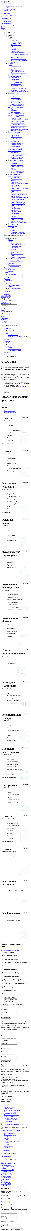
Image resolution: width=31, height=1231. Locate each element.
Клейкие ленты (7, 521)
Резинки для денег (12, 698)
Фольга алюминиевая (13, 737)
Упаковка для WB (12, 766)
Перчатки (9, 725)
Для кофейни (10, 771)
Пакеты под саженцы (13, 730)
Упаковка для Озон (12, 764)
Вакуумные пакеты (12, 823)
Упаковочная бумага (10, 619)
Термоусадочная (11, 463)
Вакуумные (10, 425)
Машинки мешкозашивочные (15, 599)
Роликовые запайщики (13, 604)
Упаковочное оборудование (10, 586)
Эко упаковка (10, 759)
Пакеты (7, 418)
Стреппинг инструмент (13, 666)
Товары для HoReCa (12, 740)
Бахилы (9, 732)
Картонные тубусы (12, 504)
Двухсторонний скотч (13, 537)
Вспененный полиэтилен (14, 430)
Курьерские (10, 838)
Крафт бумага (11, 628)
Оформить (17, 1229)
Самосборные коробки (13, 496)
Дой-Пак (9, 435)
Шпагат (9, 735)
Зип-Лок (9, 438)
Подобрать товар (5, 1017)
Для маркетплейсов (12, 761)
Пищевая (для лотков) (13, 471)
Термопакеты (11, 562)
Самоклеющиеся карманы (14, 509)
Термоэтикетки (11, 693)
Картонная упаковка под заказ (15, 890)
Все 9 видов (5, 512)
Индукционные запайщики (14, 609)
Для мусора (10, 830)
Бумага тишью (11, 633)
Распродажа (9, 785)
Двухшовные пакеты (13, 794)
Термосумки (10, 565)
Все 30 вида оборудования (9, 777)
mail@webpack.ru (23, 386)
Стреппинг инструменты (14, 607)
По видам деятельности (10, 750)
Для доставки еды (12, 774)
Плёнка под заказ (12, 856)
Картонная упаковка (9, 485)
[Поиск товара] (1, 307)
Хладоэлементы (11, 567)
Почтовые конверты (12, 703)
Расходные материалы (9, 684)
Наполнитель (10, 636)
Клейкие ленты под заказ (14, 920)
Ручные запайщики (12, 594)
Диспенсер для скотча (13, 542)
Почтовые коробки (12, 499)
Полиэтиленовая (11, 458)
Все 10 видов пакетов (7, 841)
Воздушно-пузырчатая (13, 466)
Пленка (9, 797)
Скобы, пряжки (11, 663)
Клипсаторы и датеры (13, 602)
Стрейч (9, 461)
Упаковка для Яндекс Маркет (15, 769)
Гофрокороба (11, 494)
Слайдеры (10, 440)
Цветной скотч (11, 532)
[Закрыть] (1, 324)
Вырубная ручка (11, 432)
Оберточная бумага (12, 631)
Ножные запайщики (12, 597)
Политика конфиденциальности (10, 1202)
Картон (9, 506)
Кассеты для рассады (13, 727)
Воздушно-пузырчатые (13, 427)
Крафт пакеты (11, 835)
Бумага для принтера (13, 700)
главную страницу (16, 382)
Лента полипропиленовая (13, 652)
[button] (6, 2)
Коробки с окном (12, 501)
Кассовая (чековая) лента (14, 695)
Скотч (8, 530)
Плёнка (7, 451)
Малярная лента (11, 540)
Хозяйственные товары (11, 716)
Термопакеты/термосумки (11, 553)
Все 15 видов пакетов (7, 443)
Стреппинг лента (12, 660)
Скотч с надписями (12, 535)
